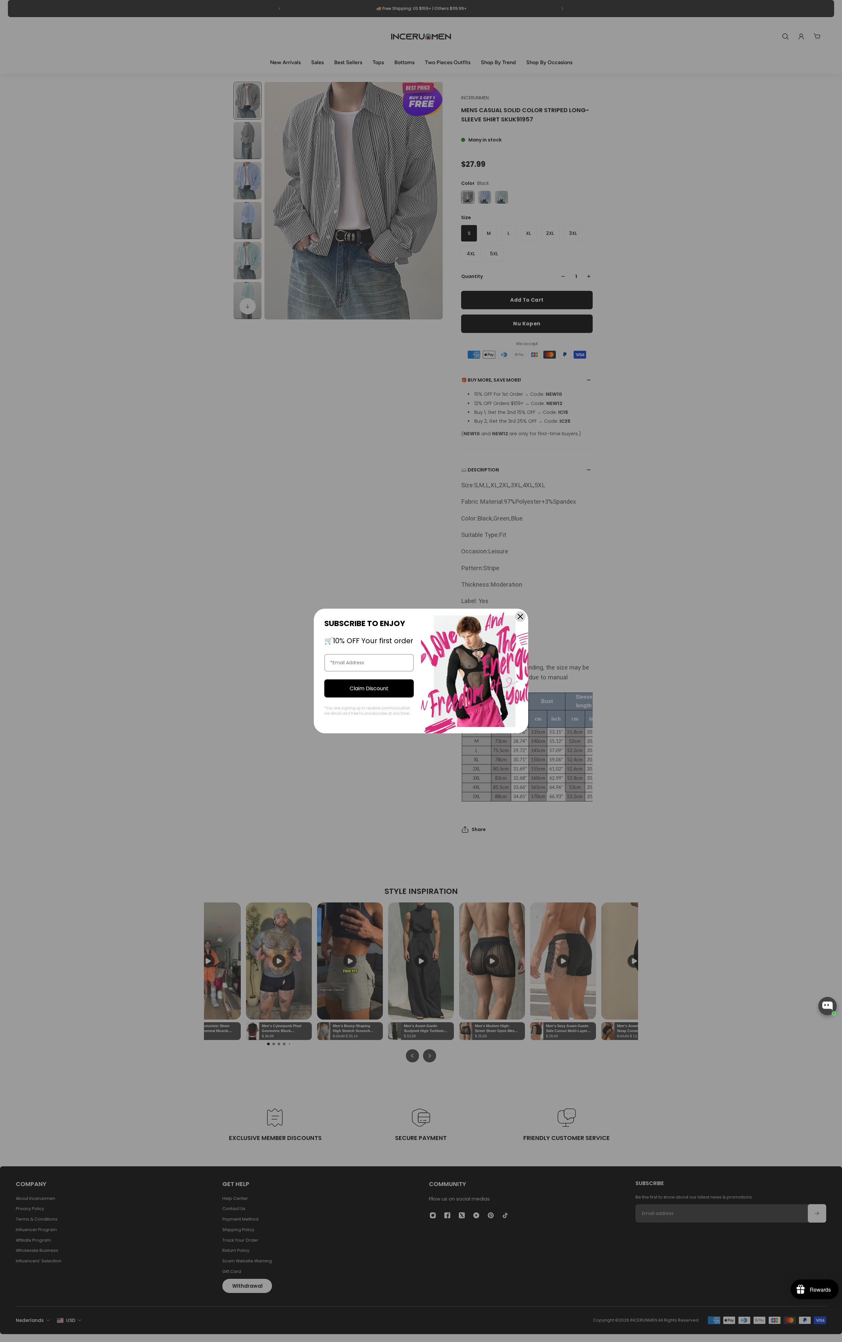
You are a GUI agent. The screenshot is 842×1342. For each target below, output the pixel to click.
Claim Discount (369, 688)
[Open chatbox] (827, 1006)
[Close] (520, 616)
